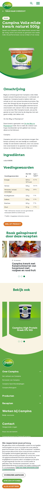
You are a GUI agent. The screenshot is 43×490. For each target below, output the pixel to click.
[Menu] (38, 3)
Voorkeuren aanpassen (14, 475)
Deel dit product (13, 224)
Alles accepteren (11, 486)
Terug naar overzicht (15, 11)
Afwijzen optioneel (12, 481)
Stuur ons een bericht (9, 431)
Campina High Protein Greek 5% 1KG (24, 329)
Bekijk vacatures (8, 415)
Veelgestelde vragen (9, 427)
